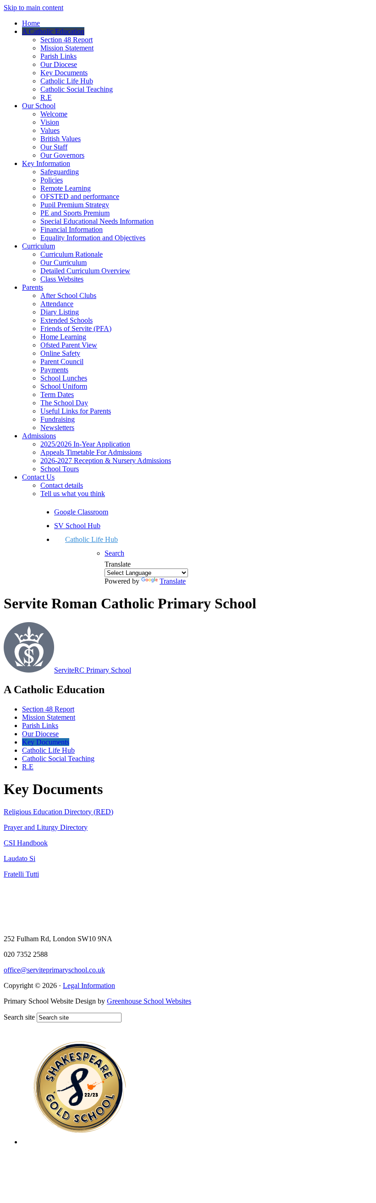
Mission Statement (67, 48)
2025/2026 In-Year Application (85, 444)
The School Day (64, 403)
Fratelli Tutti (21, 874)
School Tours (59, 469)
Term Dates (57, 394)
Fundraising (57, 419)
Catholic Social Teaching (76, 89)
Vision (49, 122)
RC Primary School (92, 670)
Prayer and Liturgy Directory (46, 827)
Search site (19, 1017)
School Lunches (63, 378)
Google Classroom (81, 512)
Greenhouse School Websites (149, 1001)
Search (114, 553)
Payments (54, 370)
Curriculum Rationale (71, 254)
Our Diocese (58, 64)
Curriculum (38, 246)
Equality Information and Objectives (92, 238)
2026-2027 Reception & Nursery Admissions (105, 460)
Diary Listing (59, 312)
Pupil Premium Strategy (74, 205)
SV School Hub (77, 526)
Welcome (53, 114)
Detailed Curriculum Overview (85, 271)
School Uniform (63, 386)
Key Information (46, 163)
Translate (173, 581)
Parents (32, 287)
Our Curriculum (63, 262)
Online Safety (60, 353)
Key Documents (64, 73)
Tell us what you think (72, 493)
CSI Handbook (26, 843)
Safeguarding (59, 172)
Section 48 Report (66, 40)
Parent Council (61, 361)
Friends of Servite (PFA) (75, 328)
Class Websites (61, 279)
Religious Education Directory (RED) (58, 812)
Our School (38, 106)
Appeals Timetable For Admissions (91, 452)
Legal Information (89, 985)
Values (50, 130)
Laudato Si (19, 858)
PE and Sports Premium (75, 213)
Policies (51, 180)
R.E (46, 97)
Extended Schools (66, 320)
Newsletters (57, 427)
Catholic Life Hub (66, 81)
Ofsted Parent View (68, 345)
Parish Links (58, 56)
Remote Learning (65, 188)
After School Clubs (68, 295)
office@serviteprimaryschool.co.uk (54, 970)
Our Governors (62, 155)
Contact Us (38, 477)
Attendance (56, 304)
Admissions (39, 436)
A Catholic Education (53, 31)
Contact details (61, 485)
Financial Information (71, 229)
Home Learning (63, 337)
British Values (60, 139)
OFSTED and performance (79, 196)
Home (31, 23)
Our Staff (53, 147)
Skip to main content (33, 7)
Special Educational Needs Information (97, 221)
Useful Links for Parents (75, 411)
